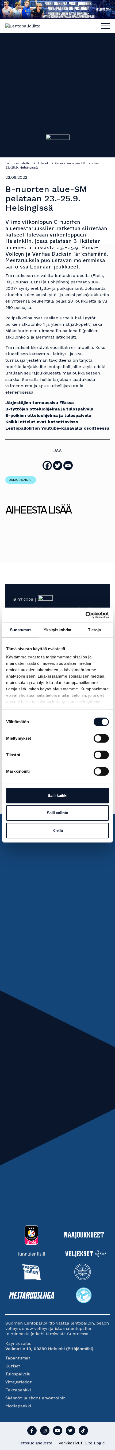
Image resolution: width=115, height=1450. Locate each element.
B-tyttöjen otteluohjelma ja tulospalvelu (49, 409)
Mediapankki (18, 1405)
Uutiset (12, 1365)
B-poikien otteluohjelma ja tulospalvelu (48, 415)
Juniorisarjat (20, 480)
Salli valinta (57, 812)
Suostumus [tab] (21, 630)
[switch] (101, 738)
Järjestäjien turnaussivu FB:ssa (39, 402)
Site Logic (95, 1442)
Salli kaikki (57, 795)
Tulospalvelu (17, 1373)
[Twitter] (57, 465)
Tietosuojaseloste (34, 1442)
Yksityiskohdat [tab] (57, 630)
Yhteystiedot (18, 1381)
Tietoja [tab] (94, 630)
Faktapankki (18, 1389)
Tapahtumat (17, 1358)
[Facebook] (47, 465)
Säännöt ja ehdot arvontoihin (35, 1397)
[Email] (68, 465)
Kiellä (57, 830)
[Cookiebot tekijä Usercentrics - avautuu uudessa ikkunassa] (85, 615)
